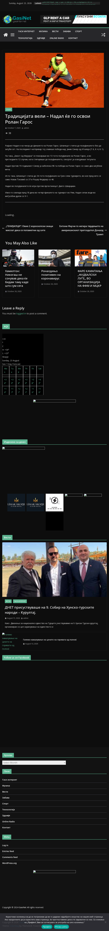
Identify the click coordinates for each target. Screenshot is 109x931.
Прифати (47, 927)
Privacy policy (61, 927)
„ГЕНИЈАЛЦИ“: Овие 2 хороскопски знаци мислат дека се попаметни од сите (29, 228)
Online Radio (57, 38)
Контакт (73, 38)
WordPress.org (9, 863)
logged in (21, 313)
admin (26, 128)
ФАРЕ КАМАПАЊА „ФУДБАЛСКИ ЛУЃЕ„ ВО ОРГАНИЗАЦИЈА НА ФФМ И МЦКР (90, 278)
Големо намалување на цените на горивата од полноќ (50, 639)
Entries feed (8, 851)
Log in (5, 845)
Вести (55, 31)
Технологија (25, 38)
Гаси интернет (26, 31)
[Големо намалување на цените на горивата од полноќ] (11, 642)
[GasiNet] (5, 34)
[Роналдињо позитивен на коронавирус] (54, 251)
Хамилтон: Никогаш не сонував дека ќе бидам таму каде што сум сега (16, 278)
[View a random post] (103, 34)
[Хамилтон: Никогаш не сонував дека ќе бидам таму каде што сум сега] (18, 251)
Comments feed (10, 857)
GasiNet (23, 907)
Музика (43, 31)
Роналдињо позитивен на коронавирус (51, 274)
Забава (67, 31)
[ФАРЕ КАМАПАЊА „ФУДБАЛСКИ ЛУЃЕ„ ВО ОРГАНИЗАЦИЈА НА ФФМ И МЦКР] (91, 251)
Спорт (78, 31)
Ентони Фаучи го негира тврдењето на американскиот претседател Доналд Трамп (81, 230)
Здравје (41, 38)
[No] (105, 922)
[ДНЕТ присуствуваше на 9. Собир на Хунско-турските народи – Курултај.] (54, 569)
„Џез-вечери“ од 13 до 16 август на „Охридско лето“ (67, 3)
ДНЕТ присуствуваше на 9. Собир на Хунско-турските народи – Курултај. (49, 610)
